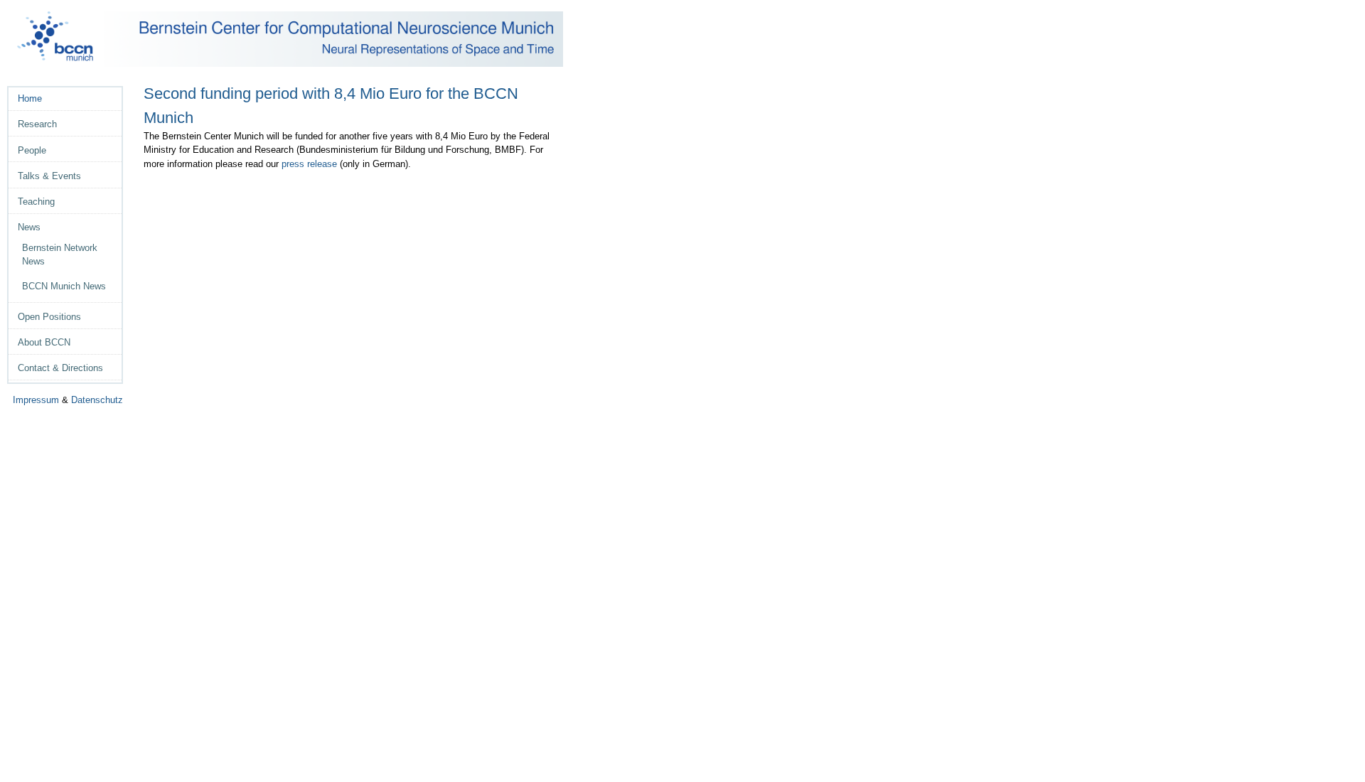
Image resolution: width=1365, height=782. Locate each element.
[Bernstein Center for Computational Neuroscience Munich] (290, 39)
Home (30, 98)
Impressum (36, 400)
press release (309, 164)
